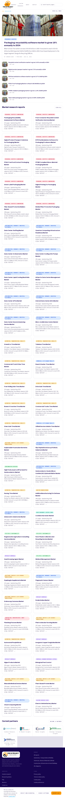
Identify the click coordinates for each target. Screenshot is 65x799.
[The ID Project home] (2, 4)
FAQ (3, 780)
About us (4, 782)
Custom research (6, 774)
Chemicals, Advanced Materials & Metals (44, 760)
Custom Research (20, 4)
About (27, 4)
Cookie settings (43, 793)
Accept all (56, 793)
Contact (34, 4)
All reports (36, 755)
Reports (13, 4)
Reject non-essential (28, 793)
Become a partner (55, 721)
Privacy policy (37, 774)
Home (7, 4)
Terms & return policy (39, 777)
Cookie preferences (39, 782)
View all (58, 107)
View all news (56, 11)
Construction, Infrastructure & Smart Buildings (45, 763)
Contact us (4, 785)
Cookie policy (37, 780)
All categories (37, 766)
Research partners (7, 777)
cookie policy (12, 796)
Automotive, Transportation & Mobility (43, 758)
